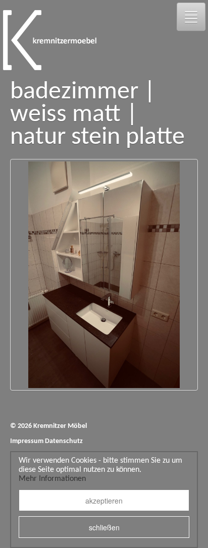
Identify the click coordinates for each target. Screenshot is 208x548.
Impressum (26, 441)
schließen (104, 527)
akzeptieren (104, 501)
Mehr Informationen (52, 479)
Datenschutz (64, 441)
